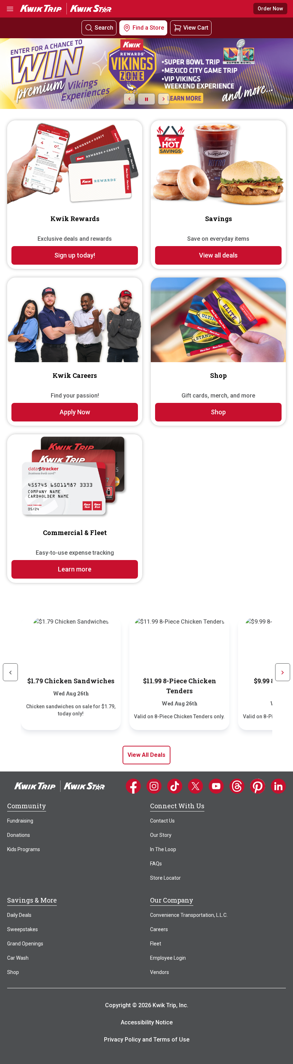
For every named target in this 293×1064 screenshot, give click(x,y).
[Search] (89, 28)
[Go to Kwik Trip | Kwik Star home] (65, 8)
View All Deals (146, 754)
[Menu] (10, 8)
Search (104, 27)
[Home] (59, 785)
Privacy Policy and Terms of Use (146, 1039)
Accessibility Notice (147, 1022)
